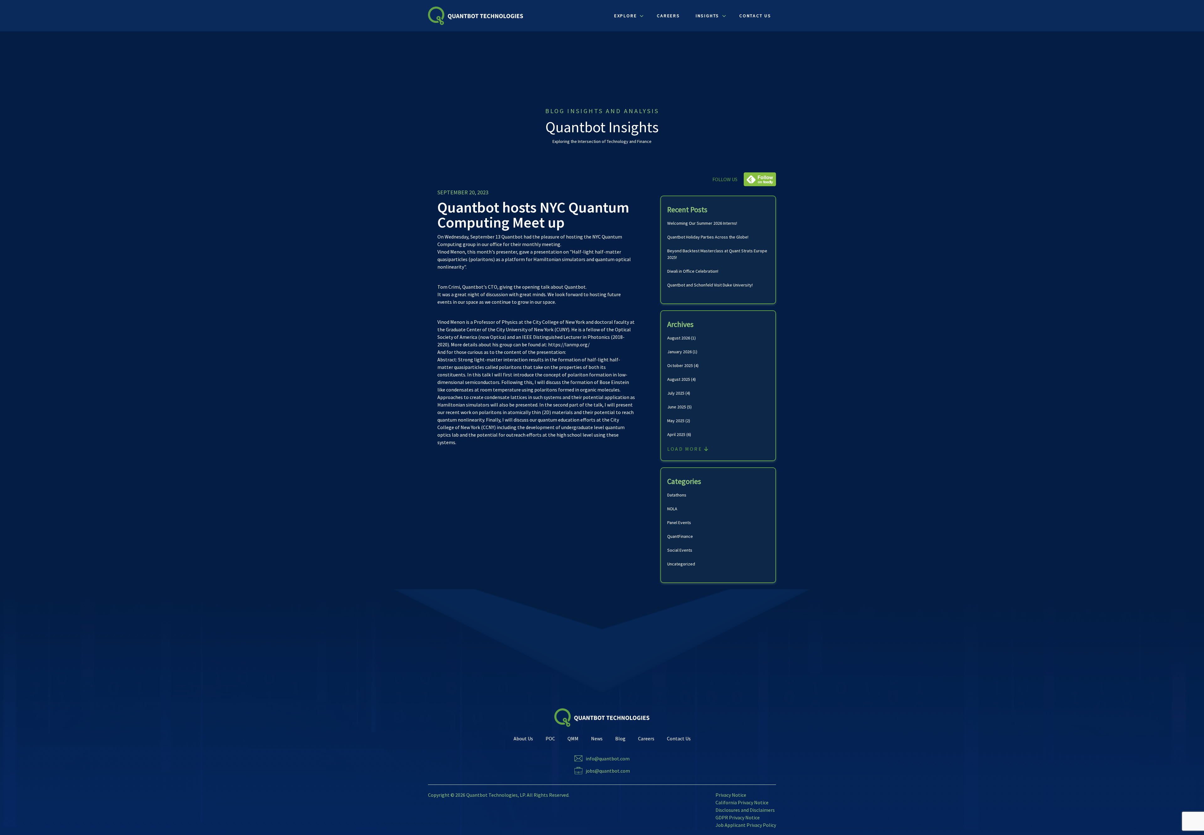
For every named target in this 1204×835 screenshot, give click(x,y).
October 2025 (680, 365)
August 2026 (678, 338)
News (597, 738)
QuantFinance (680, 536)
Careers (646, 738)
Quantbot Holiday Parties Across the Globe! (707, 237)
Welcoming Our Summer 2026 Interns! (702, 223)
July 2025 (675, 393)
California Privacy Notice (742, 802)
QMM (573, 738)
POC (550, 738)
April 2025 (676, 434)
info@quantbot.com (608, 758)
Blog (620, 738)
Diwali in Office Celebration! (692, 271)
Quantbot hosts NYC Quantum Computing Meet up (533, 215)
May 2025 (675, 420)
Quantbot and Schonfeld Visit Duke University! (710, 285)
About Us (523, 738)
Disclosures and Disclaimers (745, 810)
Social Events (679, 550)
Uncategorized (681, 564)
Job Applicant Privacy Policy (746, 825)
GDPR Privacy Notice (738, 817)
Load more (685, 449)
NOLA (672, 509)
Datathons (676, 495)
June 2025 (676, 407)
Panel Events (679, 522)
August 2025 (678, 379)
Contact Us (679, 738)
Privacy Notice (731, 795)
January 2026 (679, 351)
